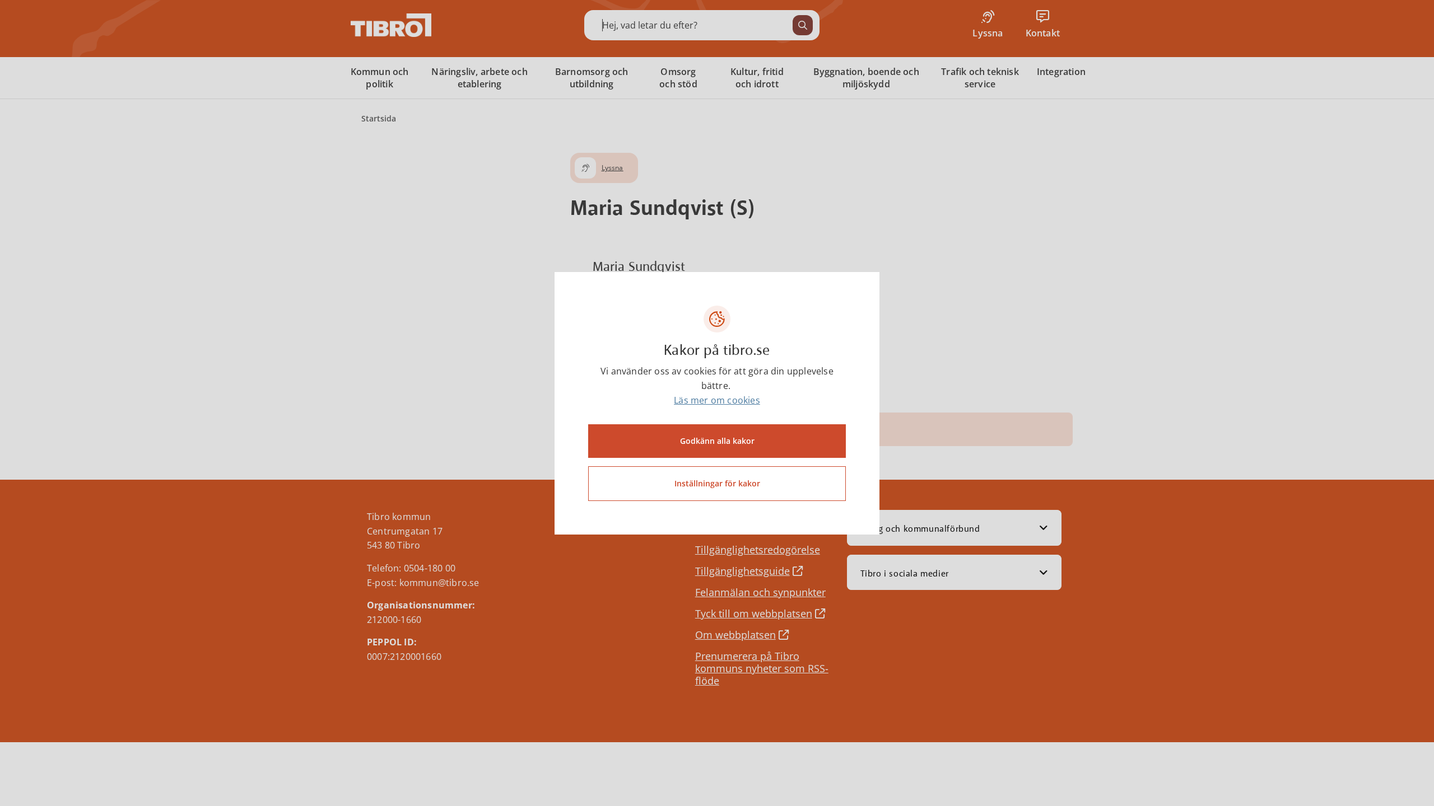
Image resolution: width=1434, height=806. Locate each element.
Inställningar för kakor (717, 483)
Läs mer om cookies (717, 400)
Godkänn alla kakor (717, 440)
